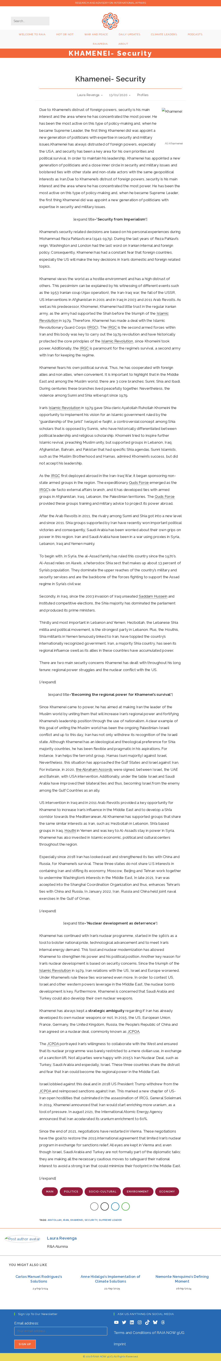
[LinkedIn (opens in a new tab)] (185, 21)
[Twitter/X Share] (105, 1206)
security (91, 1220)
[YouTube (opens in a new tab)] (192, 21)
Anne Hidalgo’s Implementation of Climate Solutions (110, 1279)
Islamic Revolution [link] (117, 341)
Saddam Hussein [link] (153, 596)
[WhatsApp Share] (126, 1206)
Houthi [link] (70, 830)
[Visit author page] (22, 1238)
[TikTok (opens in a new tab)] (207, 21)
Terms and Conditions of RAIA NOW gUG (149, 1332)
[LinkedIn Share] (115, 1206)
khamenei (76, 1220)
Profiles (143, 95)
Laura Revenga (88, 95)
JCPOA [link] (134, 1031)
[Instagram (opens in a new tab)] (178, 21)
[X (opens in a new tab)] (163, 21)
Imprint (120, 1344)
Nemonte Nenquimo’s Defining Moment (182, 1279)
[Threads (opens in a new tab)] (170, 21)
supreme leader (110, 1220)
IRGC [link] (92, 327)
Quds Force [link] (139, 482)
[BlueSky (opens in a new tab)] (200, 21)
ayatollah (55, 1220)
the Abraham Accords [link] (94, 769)
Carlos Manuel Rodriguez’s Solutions (39, 1279)
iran (66, 1220)
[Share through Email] (94, 1206)
